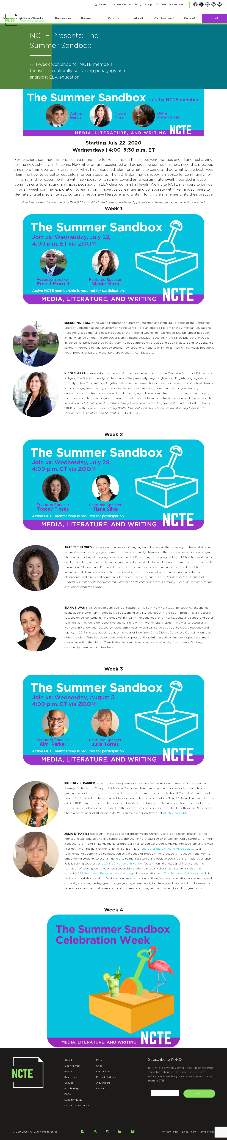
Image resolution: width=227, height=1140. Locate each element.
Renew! (189, 18)
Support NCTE (73, 1100)
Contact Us (103, 1071)
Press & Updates (106, 1077)
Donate (161, 4)
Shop (148, 4)
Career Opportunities (77, 1105)
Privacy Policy (170, 1132)
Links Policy (189, 1132)
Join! (214, 18)
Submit (199, 1093)
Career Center (121, 4)
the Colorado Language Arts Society (167, 848)
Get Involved (164, 18)
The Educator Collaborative (183, 873)
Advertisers (103, 1083)
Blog (138, 4)
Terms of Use (207, 1132)
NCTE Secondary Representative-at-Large (105, 873)
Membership (71, 1088)
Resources (63, 18)
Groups (113, 18)
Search (103, 4)
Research (88, 18)
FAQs (67, 1094)
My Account (177, 4)
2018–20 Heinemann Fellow (123, 863)
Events (68, 1071)
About (138, 18)
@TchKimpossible (175, 813)
